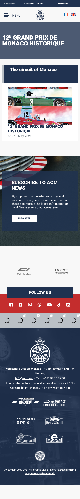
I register (24, 218)
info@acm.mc (24, 378)
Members (64, 3)
